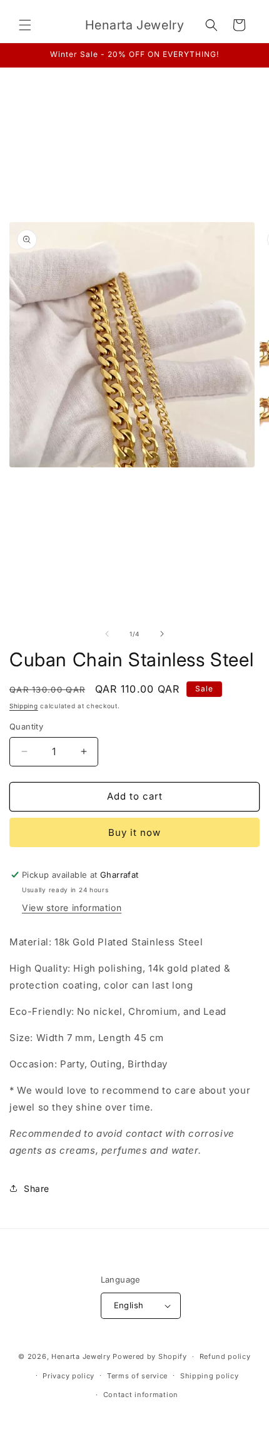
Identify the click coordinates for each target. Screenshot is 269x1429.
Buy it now (134, 832)
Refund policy (225, 1356)
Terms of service (137, 1375)
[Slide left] (107, 634)
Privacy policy (68, 1375)
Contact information (140, 1394)
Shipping (23, 705)
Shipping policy (209, 1375)
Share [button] (36, 1188)
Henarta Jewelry (81, 1356)
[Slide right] (162, 634)
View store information (71, 907)
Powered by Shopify (150, 1356)
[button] (25, 25)
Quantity (26, 726)
